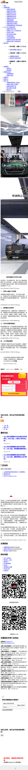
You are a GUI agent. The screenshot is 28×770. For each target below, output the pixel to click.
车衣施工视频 (10, 32)
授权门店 (6, 80)
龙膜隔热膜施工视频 (12, 21)
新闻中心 (6, 79)
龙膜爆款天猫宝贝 (14, 56)
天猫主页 (6, 570)
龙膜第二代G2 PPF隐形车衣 (14, 30)
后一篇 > (6, 429)
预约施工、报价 (8, 560)
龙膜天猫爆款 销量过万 (16, 49)
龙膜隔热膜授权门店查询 (13, 82)
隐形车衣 (6, 550)
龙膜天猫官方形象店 (12, 23)
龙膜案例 (6, 66)
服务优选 (6, 43)
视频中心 (9, 68)
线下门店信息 (7, 558)
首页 (5, 5)
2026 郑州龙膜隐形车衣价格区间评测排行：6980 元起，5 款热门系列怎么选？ (15, 438)
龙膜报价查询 (7, 72)
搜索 (19, 91)
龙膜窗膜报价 (10, 73)
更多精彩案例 (7, 563)
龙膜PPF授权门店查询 (12, 84)
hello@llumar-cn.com (9, 643)
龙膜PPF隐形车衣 (8, 549)
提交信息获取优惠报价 (7, 709)
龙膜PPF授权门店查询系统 (14, 41)
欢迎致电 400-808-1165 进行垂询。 (13, 762)
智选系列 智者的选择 (15, 58)
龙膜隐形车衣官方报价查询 (14, 39)
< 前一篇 (6, 425)
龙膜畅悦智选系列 (11, 16)
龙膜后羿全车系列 (11, 14)
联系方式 (9, 89)
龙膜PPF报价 (10, 75)
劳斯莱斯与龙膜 (8, 567)
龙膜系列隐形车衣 (11, 29)
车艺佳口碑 (7, 568)
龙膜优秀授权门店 (11, 86)
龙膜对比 (6, 77)
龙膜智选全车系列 (11, 18)
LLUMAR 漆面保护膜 (9, 27)
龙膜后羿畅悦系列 (11, 11)
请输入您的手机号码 (8, 703)
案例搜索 (9, 70)
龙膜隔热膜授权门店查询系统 (14, 25)
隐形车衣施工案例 (11, 34)
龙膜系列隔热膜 (11, 9)
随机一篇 (6, 427)
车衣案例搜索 (10, 36)
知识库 (5, 565)
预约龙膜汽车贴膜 (11, 88)
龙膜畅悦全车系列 (11, 13)
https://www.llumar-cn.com (10, 476)
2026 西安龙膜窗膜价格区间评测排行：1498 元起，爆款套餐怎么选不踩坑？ (15, 457)
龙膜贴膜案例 (10, 20)
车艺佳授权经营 (11, 37)
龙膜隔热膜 (7, 7)
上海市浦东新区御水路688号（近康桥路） (15, 472)
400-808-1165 (7, 473)
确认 (2, 420)
